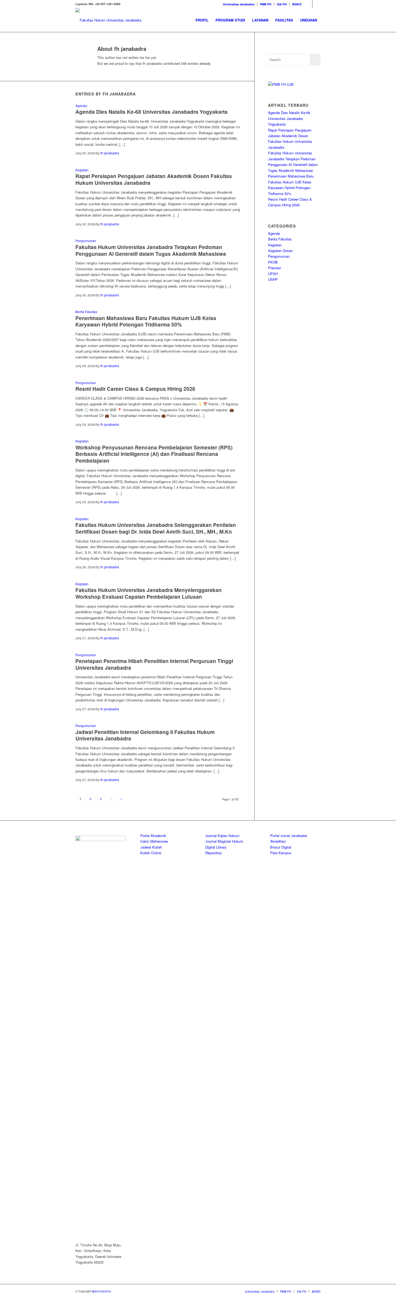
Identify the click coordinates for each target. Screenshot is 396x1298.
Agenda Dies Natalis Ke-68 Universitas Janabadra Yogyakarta (151, 111)
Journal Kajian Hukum (222, 835)
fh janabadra (109, 153)
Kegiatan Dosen (280, 250)
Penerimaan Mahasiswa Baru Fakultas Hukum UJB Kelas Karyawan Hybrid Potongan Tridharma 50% (145, 321)
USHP (273, 279)
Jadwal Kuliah (151, 847)
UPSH (273, 273)
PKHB (273, 262)
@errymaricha (101, 1291)
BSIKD (296, 4)
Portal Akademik (153, 835)
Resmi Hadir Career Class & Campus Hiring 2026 (135, 388)
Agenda (81, 106)
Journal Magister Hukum (224, 841)
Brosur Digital (280, 847)
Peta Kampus (280, 852)
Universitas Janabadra (238, 4)
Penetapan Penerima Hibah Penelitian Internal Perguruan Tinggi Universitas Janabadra (154, 664)
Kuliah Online (150, 852)
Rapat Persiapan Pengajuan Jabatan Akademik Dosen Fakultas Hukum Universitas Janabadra (153, 179)
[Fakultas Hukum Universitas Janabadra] (108, 20)
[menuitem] (238, 4)
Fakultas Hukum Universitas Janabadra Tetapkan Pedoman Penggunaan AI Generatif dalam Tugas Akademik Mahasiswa (150, 250)
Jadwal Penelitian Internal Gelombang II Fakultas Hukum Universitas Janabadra (145, 735)
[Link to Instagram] (308, 4)
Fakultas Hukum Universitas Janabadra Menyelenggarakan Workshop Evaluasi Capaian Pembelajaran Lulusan (148, 593)
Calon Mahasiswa (154, 841)
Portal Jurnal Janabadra (288, 835)
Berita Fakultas (86, 312)
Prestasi (274, 267)
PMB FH (265, 4)
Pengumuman (85, 241)
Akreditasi (278, 841)
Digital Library (216, 847)
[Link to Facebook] (316, 4)
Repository (213, 852)
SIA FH (282, 4)
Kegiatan (82, 170)
